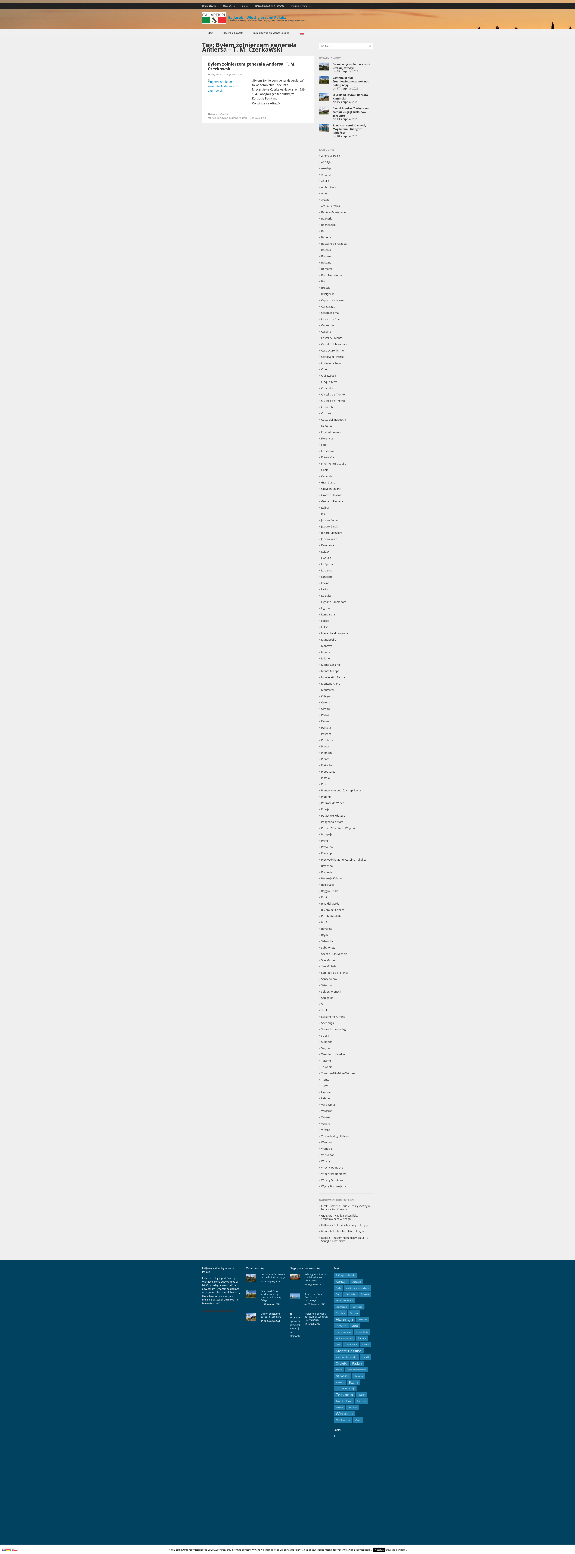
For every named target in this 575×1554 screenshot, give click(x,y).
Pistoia (325, 778)
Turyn (324, 1086)
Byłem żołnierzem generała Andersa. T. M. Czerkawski (251, 66)
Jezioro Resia (329, 539)
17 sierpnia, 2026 (347, 88)
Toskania (326, 1067)
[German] (8, 1549)
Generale (327, 476)
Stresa (325, 1035)
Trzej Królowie (344, 1401)
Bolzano (326, 262)
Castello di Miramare (334, 344)
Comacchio (328, 407)
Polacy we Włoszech (333, 815)
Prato (324, 840)
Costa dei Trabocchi (333, 419)
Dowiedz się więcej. (396, 1549)
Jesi (323, 514)
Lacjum (362, 1338)
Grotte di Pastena (332, 501)
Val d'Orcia (328, 1104)
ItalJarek (215, 74)
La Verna (326, 570)
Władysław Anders (343, 1420)
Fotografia (327, 457)
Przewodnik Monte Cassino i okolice (343, 859)
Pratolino (327, 847)
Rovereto (326, 928)
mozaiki (365, 1357)
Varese (325, 1117)
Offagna (326, 696)
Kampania (327, 545)
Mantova (326, 646)
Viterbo (325, 1130)
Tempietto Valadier (333, 1054)
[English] (4, 1549)
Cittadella (327, 388)
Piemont (326, 752)
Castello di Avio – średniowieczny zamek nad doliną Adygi (351, 81)
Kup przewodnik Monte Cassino (271, 33)
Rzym (324, 935)
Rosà (324, 922)
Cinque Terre (329, 382)
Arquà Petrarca (330, 206)
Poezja (325, 809)
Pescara (326, 734)
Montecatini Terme (333, 677)
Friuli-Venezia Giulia (333, 463)
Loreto (325, 620)
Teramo (326, 1060)
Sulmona (326, 1042)
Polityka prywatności (301, 5)
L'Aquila (326, 558)
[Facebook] (372, 5)
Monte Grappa (330, 671)
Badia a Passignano (333, 212)
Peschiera (327, 740)
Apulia (325, 181)
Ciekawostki (328, 375)
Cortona (326, 413)
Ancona (326, 174)
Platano (326, 796)
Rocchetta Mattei (331, 916)
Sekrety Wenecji (331, 991)
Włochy (325, 1161)
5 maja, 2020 (314, 1323)
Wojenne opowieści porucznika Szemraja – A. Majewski (316, 1316)
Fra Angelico (341, 1325)
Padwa (325, 715)
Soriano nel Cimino (333, 1016)
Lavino (325, 583)
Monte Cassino (330, 664)
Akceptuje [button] (379, 1549)
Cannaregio (341, 1306)
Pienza (325, 759)
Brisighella (328, 294)
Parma (325, 721)
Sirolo (325, 1010)
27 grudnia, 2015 (316, 1284)
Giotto (355, 1325)
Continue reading (265, 103)
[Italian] (12, 1549)
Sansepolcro (329, 979)
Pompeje (326, 834)
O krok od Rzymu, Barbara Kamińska (271, 1315)
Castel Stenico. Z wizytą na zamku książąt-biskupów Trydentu (351, 112)
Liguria (325, 608)
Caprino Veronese (332, 300)
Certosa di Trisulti (332, 363)
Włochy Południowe (333, 1174)
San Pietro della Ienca (334, 972)
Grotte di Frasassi (332, 495)
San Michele (328, 966)
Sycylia (325, 1048)
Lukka (324, 627)
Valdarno (327, 1111)
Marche (326, 652)
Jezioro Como (329, 520)
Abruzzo (356, 1281)
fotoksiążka (362, 1319)
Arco (324, 193)
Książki (325, 551)
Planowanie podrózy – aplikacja (341, 790)
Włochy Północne (332, 1167)
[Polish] (302, 33)
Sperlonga (327, 1023)
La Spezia (327, 564)
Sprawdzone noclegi (333, 1029)
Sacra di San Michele (334, 954)
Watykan (326, 1142)
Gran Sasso (328, 482)
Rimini (325, 897)
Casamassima (330, 313)
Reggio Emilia (329, 891)
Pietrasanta (328, 771)
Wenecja (326, 1148)
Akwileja (326, 168)
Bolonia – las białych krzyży (351, 1225)
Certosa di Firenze (332, 357)
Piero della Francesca (356, 1369)
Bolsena (326, 256)
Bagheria (326, 218)
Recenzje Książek (233, 33)
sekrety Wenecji (345, 1388)
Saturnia (326, 985)
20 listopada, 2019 (316, 1304)
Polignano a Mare (332, 822)
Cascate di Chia (330, 319)
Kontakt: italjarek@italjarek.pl (218, 1310)
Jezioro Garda (329, 526)
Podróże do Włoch (332, 803)
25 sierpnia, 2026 (347, 71)
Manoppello (328, 639)
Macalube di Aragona (334, 633)
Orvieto (325, 708)
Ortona (325, 702)
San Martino (328, 960)
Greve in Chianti (331, 489)
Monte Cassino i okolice (346, 1357)
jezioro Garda (362, 1332)
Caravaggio (328, 306)
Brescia (325, 287)
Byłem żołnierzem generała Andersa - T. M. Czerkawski (238, 117)
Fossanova (328, 451)
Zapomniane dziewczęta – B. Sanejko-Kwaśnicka (345, 1239)
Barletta (326, 237)
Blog (210, 33)
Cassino (326, 331)
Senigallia (327, 998)
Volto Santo (352, 1407)
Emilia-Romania (331, 432)
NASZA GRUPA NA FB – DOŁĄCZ (269, 5)
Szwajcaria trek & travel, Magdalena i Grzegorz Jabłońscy (349, 129)
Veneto (325, 1123)
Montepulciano (330, 683)
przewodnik (342, 1376)
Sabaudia (327, 941)
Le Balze (326, 595)
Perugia (326, 727)
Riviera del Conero (332, 910)
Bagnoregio (328, 225)
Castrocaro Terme (332, 350)
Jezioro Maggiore (331, 533)
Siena (324, 1004)
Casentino (327, 325)
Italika (325, 507)
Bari (323, 231)
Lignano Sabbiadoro (333, 602)
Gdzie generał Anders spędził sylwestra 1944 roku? (316, 1277)
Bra (323, 281)
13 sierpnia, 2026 (347, 119)
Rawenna (327, 866)
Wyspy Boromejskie (333, 1186)
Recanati (326, 872)
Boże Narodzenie (332, 275)
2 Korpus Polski (331, 155)
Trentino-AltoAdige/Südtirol (338, 1073)
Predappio (327, 853)
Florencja (327, 438)
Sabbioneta (328, 947)
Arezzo (325, 199)
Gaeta (325, 470)
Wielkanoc (327, 1155)
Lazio (324, 589)
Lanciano (327, 577)
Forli (324, 445)
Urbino (325, 1098)
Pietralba (326, 765)
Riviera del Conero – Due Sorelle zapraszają (315, 1297)
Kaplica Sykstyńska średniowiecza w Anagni (339, 1217)
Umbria (326, 1092)
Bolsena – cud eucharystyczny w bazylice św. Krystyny (345, 1207)
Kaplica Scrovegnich (344, 1338)
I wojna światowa (343, 1332)
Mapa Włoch (229, 5)
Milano (325, 658)
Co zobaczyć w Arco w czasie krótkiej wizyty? (351, 66)
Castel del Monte (331, 338)
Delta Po (326, 426)
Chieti (324, 369)
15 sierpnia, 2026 (347, 102)
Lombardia (328, 614)
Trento (325, 1079)
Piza (323, 784)
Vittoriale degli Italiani (335, 1136)
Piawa (325, 746)
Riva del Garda (330, 903)
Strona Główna (209, 5)
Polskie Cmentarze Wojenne (338, 828)
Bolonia (326, 250)
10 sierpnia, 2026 (347, 136)
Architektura (328, 187)
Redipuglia (328, 884)
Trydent (361, 1394)
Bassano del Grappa (334, 243)
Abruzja (326, 162)
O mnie (245, 5)
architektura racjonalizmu (357, 1288)
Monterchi (327, 690)
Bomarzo (327, 269)
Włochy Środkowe (332, 1180)
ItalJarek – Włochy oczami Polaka (257, 17)
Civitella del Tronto (333, 394)
